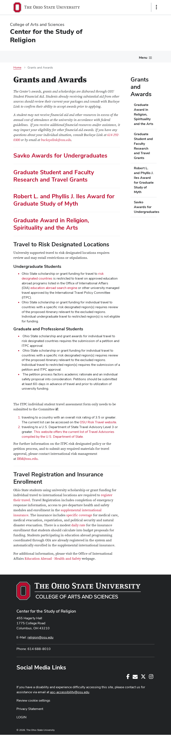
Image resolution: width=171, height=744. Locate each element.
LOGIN (21, 717)
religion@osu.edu (40, 637)
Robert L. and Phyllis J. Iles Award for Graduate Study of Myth (63, 199)
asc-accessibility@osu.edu (69, 692)
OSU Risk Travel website (98, 422)
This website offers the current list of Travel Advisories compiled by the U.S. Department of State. (68, 434)
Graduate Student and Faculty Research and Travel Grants (53, 175)
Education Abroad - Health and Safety (53, 559)
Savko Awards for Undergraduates (60, 155)
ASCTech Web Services (142, 738)
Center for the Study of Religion (46, 611)
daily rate (78, 525)
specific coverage (79, 515)
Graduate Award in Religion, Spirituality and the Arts (51, 223)
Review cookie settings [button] (33, 700)
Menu (143, 57)
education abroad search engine (53, 288)
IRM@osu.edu (27, 459)
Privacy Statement (29, 709)
